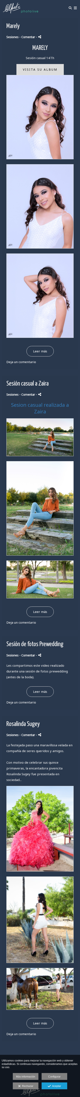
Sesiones (12, 37)
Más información (25, 1076)
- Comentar (27, 37)
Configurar (54, 1076)
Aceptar (56, 1086)
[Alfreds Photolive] (20, 8)
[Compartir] (40, 37)
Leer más (40, 351)
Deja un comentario (21, 362)
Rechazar (27, 1086)
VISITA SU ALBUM (40, 69)
